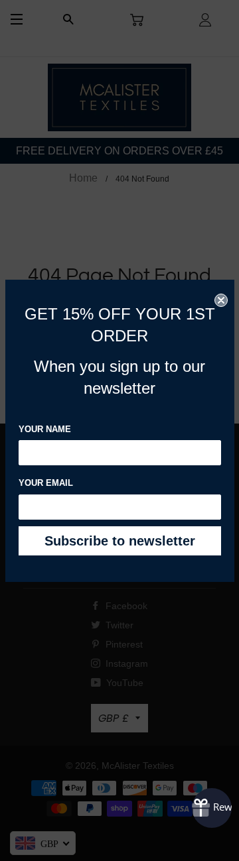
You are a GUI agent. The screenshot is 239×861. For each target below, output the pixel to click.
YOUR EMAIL (46, 483)
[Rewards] (212, 808)
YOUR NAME (45, 429)
